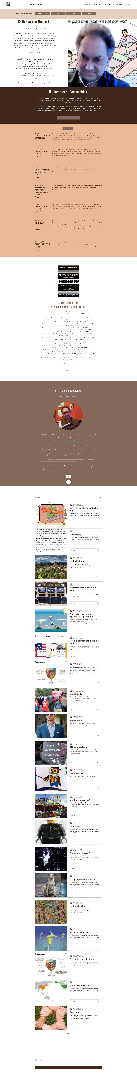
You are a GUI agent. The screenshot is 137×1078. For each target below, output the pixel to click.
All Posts (37, 497)
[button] (100, 498)
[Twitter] (114, 4)
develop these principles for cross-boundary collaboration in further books (65, 459)
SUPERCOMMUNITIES (68, 303)
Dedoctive (39, 98)
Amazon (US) (74, 441)
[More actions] (99, 505)
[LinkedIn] (109, 4)
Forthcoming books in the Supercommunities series (69, 363)
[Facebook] (111, 4)
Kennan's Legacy (34, 52)
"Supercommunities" (54, 465)
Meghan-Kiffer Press (52, 358)
